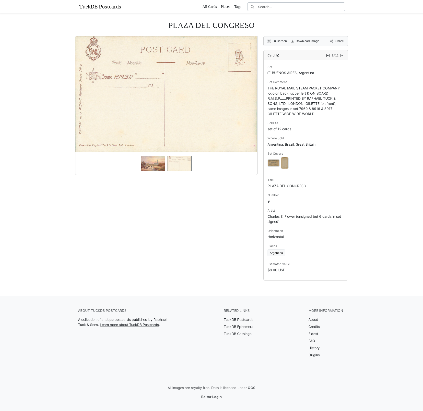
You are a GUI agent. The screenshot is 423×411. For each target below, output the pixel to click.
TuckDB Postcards (238, 319)
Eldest (313, 334)
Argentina (276, 253)
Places (225, 7)
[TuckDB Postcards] (100, 6)
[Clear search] (342, 7)
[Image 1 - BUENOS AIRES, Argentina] (274, 163)
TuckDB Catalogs (237, 334)
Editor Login (211, 397)
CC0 (252, 388)
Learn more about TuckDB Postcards (129, 325)
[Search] (252, 7)
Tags (237, 7)
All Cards (209, 7)
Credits (314, 326)
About (313, 319)
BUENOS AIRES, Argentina (293, 73)
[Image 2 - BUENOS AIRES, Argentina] (285, 163)
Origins (314, 355)
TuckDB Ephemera (238, 326)
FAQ (311, 341)
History (314, 348)
